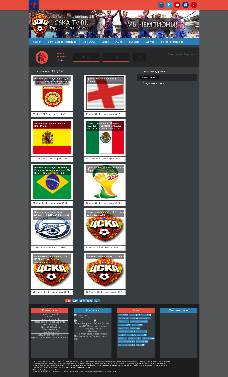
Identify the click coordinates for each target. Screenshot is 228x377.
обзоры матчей (83, 365)
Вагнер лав (132, 338)
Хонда (132, 328)
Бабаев (139, 332)
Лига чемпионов (124, 332)
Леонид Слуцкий (124, 345)
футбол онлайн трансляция (93, 334)
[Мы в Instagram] (185, 4)
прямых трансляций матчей (123, 365)
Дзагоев (121, 328)
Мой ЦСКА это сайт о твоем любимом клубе (92, 327)
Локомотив (146, 338)
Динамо (135, 325)
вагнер (140, 335)
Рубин (138, 345)
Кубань (121, 338)
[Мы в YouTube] (177, 4)
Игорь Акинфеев (124, 342)
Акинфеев (122, 325)
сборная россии (136, 321)
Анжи (129, 335)
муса (120, 335)
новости (142, 318)
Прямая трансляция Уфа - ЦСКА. (52, 78)
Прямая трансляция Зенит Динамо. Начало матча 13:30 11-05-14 (52, 215)
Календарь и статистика (62, 41)
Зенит (143, 315)
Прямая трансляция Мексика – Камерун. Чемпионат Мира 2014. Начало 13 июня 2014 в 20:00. (105, 126)
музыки (105, 365)
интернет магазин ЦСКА (78, 367)
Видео (105, 41)
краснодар (140, 342)
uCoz (117, 371)
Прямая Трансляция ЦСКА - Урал (105, 256)
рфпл (132, 318)
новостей (60, 365)
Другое (150, 41)
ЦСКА (120, 315)
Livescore (134, 41)
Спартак (121, 321)
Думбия (121, 318)
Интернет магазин (172, 41)
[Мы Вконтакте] (161, 4)
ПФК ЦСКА (89, 41)
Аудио (119, 41)
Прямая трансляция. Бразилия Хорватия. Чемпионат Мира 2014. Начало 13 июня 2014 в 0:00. (52, 170)
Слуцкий (132, 315)
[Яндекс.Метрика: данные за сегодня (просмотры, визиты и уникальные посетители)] (83, 322)
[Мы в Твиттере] (169, 4)
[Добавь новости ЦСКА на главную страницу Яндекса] (194, 4)
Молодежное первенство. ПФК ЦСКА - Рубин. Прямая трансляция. (51, 259)
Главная (36, 41)
